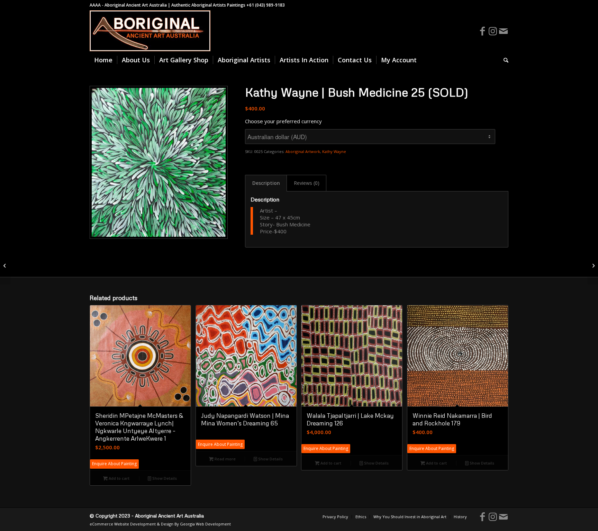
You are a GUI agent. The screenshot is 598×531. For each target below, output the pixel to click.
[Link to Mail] (503, 31)
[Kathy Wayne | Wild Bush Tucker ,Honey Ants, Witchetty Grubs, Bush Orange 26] (592, 265)
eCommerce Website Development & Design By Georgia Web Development (160, 523)
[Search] (503, 60)
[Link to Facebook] (482, 31)
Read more (225, 458)
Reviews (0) (306, 183)
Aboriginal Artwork (303, 151)
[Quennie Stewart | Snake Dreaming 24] (5, 265)
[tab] (266, 183)
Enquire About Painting (114, 464)
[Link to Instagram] (493, 31)
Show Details (164, 478)
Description (266, 183)
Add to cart (118, 478)
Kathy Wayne (334, 151)
